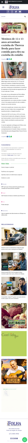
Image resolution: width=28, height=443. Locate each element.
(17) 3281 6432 (14, 434)
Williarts (19, 440)
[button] (3, 28)
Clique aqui (10, 155)
